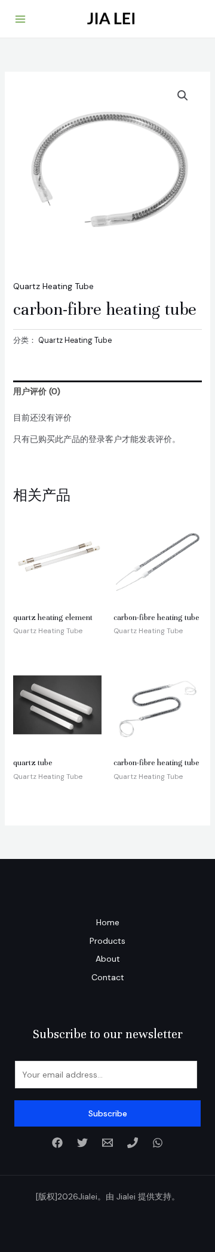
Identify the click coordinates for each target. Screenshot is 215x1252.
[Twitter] (82, 1142)
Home (107, 922)
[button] (183, 95)
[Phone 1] (132, 1142)
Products (107, 940)
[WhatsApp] (157, 1142)
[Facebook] (57, 1142)
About (108, 958)
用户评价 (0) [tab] (36, 391)
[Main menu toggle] (20, 19)
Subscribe (107, 1113)
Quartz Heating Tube (53, 286)
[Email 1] (107, 1142)
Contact (107, 977)
